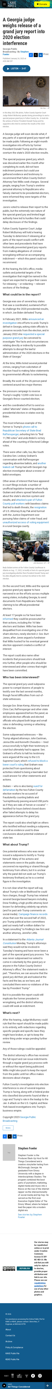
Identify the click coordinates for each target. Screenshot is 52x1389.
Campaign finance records (33, 914)
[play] (4, 1385)
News (8, 1128)
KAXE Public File (12, 1353)
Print (46, 54)
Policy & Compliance (14, 1347)
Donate (43, 4)
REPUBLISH (25, 1268)
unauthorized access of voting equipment (26, 522)
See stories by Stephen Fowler (30, 1216)
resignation (40, 507)
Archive (9, 1342)
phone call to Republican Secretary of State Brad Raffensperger (22, 430)
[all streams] (48, 1385)
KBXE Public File (12, 1359)
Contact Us (10, 1336)
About (8, 1330)
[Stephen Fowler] (9, 1152)
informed (8, 618)
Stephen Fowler (27, 1148)
